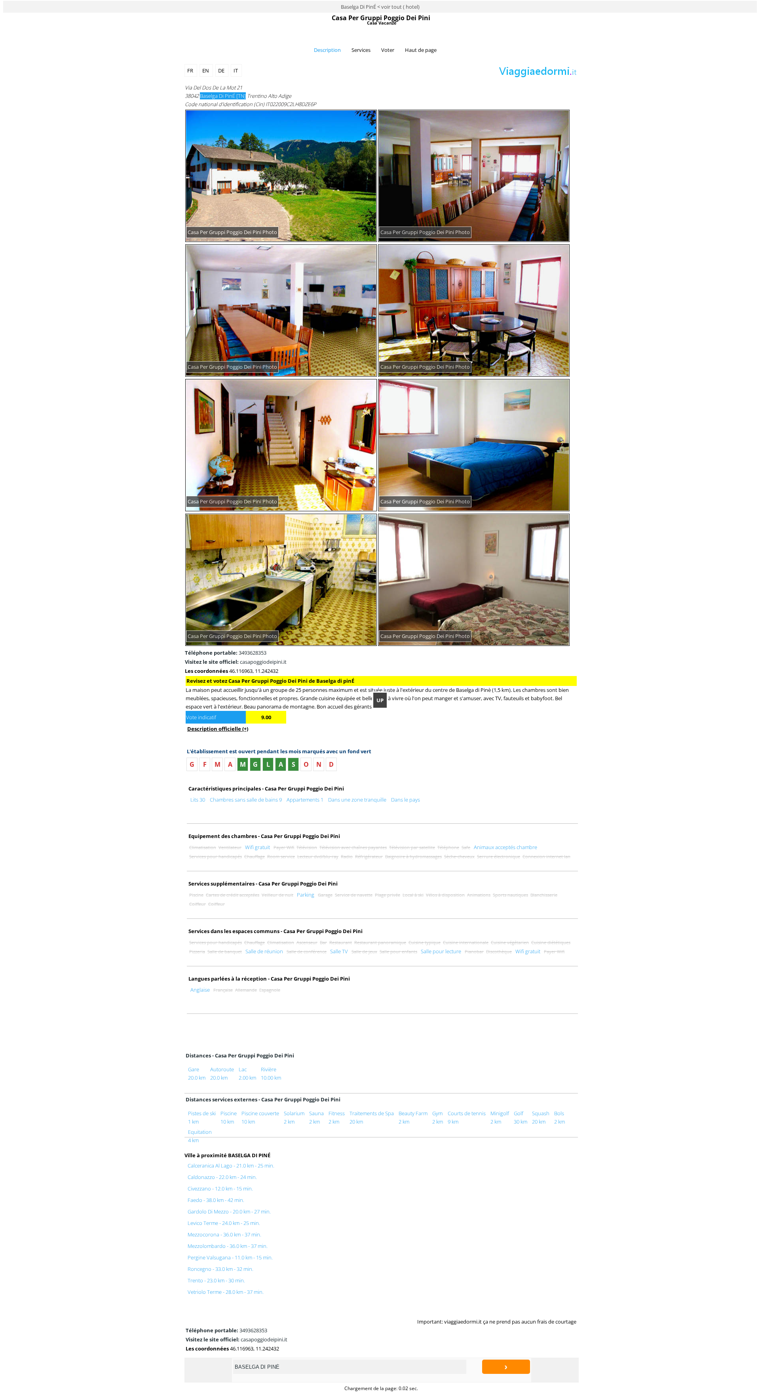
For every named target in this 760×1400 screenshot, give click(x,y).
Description (327, 49)
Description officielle (217, 728)
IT (236, 70)
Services (361, 49)
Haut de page (421, 49)
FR (190, 70)
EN (206, 70)
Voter (387, 49)
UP (380, 700)
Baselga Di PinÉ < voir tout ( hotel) (380, 6)
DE (222, 70)
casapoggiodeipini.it (236, 661)
